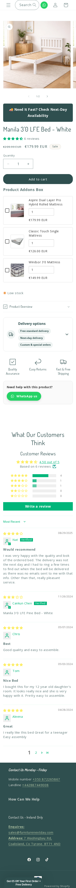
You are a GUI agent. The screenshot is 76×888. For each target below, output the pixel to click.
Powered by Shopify (57, 886)
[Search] (34, 5)
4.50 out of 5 (49, 462)
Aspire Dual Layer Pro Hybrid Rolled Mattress (45, 202)
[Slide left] (28, 96)
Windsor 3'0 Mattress (44, 262)
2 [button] (36, 752)
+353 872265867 (46, 779)
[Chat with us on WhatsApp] (44, 5)
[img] (13, 533)
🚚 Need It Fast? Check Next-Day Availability (38, 112)
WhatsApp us (26, 396)
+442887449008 (35, 785)
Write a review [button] (38, 506)
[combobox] (27, 5)
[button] (8, 5)
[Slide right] (47, 96)
